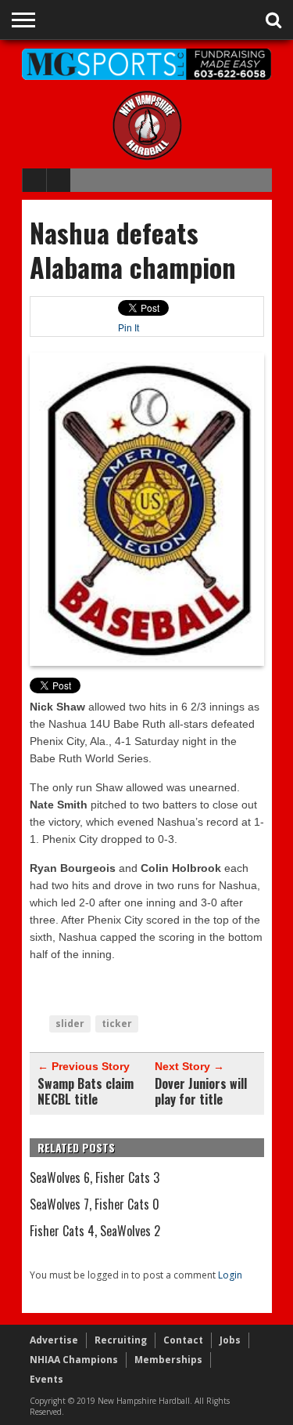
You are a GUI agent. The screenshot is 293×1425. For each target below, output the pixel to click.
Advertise (54, 1340)
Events (46, 1379)
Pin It (128, 328)
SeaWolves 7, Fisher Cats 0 (94, 1204)
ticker (117, 1023)
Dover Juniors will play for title (201, 1091)
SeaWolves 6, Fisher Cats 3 (94, 1177)
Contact (183, 1340)
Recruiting (121, 1340)
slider (69, 1023)
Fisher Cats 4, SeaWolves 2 (95, 1230)
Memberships (168, 1359)
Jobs (230, 1340)
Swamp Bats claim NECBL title (86, 1091)
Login (230, 1275)
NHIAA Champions (74, 1359)
